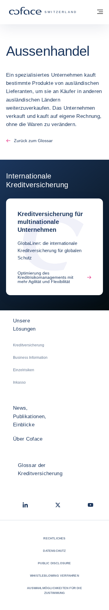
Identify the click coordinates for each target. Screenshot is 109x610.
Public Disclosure (54, 563)
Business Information (30, 357)
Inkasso (19, 382)
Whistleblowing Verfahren (54, 575)
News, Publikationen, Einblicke (29, 416)
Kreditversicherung (28, 345)
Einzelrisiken (23, 370)
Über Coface (28, 439)
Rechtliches (54, 538)
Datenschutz (54, 550)
